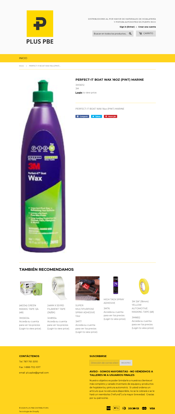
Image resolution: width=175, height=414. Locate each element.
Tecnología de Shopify (29, 411)
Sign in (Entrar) (127, 27)
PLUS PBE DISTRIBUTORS (37, 408)
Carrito (148, 33)
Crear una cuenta (147, 27)
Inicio (23, 58)
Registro (126, 363)
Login (78, 92)
